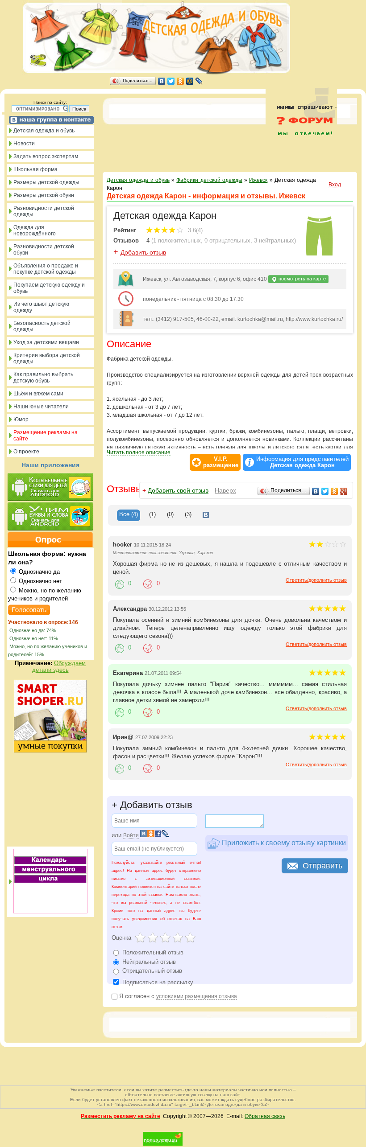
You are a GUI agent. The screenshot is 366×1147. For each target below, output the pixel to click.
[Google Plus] (344, 491)
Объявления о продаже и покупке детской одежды (45, 269)
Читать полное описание (139, 452)
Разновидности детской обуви (43, 249)
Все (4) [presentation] (128, 514)
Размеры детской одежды (46, 182)
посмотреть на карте (301, 278)
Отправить (322, 865)
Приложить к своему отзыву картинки (283, 842)
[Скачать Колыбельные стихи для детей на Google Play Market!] (50, 487)
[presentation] (205, 515)
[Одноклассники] (180, 81)
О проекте (26, 451)
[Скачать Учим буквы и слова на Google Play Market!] (50, 517)
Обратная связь (265, 1116)
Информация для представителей (302, 462)
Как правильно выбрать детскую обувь (43, 377)
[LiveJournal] (199, 81)
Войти (131, 835)
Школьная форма (35, 169)
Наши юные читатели (41, 406)
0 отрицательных (227, 240)
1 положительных (177, 240)
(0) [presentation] (170, 514)
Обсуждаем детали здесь (59, 666)
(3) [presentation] (188, 514)
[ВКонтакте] (161, 81)
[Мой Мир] (190, 81)
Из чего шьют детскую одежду (41, 307)
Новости (24, 143)
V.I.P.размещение (220, 462)
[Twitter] (171, 81)
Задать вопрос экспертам (45, 156)
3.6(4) (194, 230)
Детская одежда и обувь (44, 130)
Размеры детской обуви (43, 195)
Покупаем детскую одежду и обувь (49, 288)
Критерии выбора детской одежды (46, 358)
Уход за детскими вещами (46, 342)
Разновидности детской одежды (43, 211)
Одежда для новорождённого (34, 230)
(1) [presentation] (152, 514)
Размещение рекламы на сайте (45, 435)
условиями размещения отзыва (196, 996)
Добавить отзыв (143, 252)
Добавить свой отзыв (178, 490)
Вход (335, 184)
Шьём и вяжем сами (38, 394)
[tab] (128, 515)
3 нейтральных (274, 240)
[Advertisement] (301, 155)
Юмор (21, 419)
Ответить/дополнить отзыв (316, 580)
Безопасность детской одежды (42, 326)
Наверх (225, 490)
